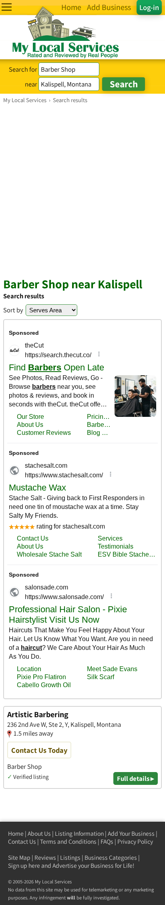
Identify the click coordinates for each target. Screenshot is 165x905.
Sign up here (24, 865)
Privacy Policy (135, 841)
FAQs (107, 841)
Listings (70, 857)
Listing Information (79, 833)
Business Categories (111, 857)
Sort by (13, 310)
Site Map (19, 857)
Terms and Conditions (68, 841)
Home (16, 833)
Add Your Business (131, 833)
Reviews (45, 857)
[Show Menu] (7, 7)
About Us (39, 833)
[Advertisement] (82, 190)
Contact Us (22, 841)
